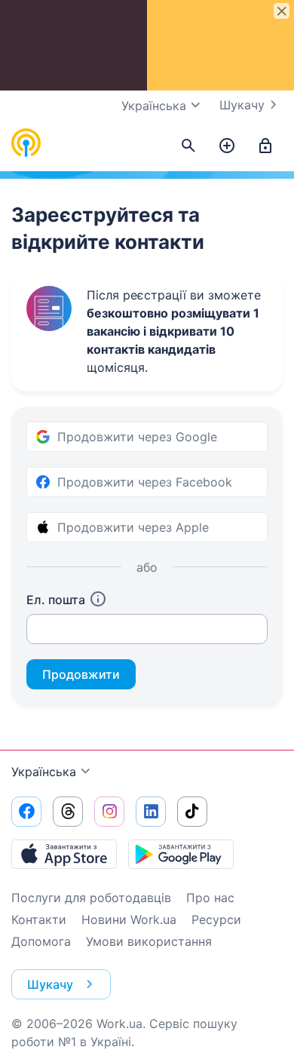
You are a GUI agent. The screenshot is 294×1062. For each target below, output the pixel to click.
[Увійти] (265, 146)
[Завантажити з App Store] (64, 854)
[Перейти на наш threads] (68, 811)
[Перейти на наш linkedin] (151, 811)
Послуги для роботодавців (91, 897)
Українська (43, 771)
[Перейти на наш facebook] (26, 811)
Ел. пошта (55, 599)
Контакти (38, 919)
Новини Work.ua (128, 919)
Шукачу (242, 104)
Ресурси (216, 919)
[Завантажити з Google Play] (181, 854)
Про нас (210, 897)
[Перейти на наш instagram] (109, 811)
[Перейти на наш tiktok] (192, 811)
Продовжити (81, 674)
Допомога (41, 941)
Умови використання (149, 941)
